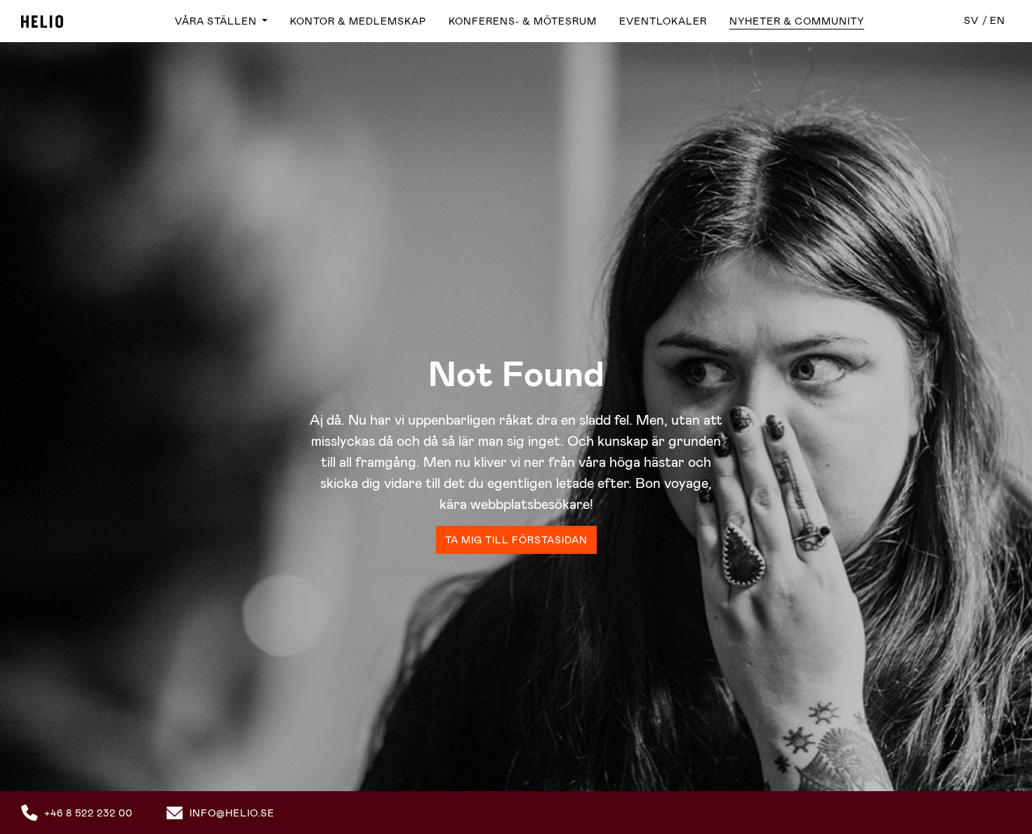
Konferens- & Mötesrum (523, 21)
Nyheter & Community (796, 21)
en (997, 20)
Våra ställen (217, 21)
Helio (42, 21)
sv (971, 20)
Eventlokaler (663, 21)
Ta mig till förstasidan (516, 540)
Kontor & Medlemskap (358, 21)
